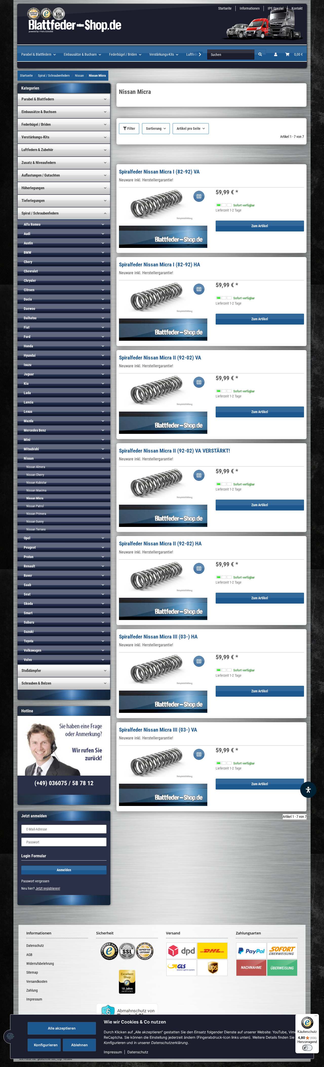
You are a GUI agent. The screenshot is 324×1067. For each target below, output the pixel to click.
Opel (27, 538)
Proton (28, 557)
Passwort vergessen (35, 881)
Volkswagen (32, 650)
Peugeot (30, 547)
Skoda (28, 604)
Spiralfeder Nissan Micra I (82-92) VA (159, 172)
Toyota (28, 641)
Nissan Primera (36, 514)
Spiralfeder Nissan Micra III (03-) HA (158, 637)
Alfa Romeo (32, 224)
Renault (29, 566)
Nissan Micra (34, 498)
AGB (29, 955)
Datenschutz (137, 1052)
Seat (27, 594)
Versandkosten (36, 981)
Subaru (29, 622)
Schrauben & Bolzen (36, 683)
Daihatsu (30, 318)
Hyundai (30, 355)
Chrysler (30, 281)
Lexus (28, 412)
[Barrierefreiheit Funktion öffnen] (308, 790)
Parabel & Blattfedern (38, 99)
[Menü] (316, 1017)
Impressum (113, 1052)
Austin (28, 243)
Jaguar (29, 374)
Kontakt (297, 8)
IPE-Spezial (276, 8)
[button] (275, 54)
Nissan (29, 458)
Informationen (250, 8)
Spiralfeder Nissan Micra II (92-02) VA (160, 358)
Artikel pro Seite (188, 128)
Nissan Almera (35, 467)
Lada (27, 393)
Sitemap (32, 972)
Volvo (28, 660)
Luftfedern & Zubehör (37, 149)
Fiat (26, 327)
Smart (28, 613)
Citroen (29, 290)
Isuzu (27, 365)
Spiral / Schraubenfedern (40, 213)
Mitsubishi (31, 449)
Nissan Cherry (35, 475)
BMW (27, 252)
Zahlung (32, 990)
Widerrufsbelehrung (40, 964)
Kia (26, 383)
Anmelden (64, 870)
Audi (27, 234)
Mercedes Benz (35, 430)
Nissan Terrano (36, 529)
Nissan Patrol (35, 506)
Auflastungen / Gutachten (41, 175)
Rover (28, 575)
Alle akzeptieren (62, 1028)
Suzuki (29, 632)
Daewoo (29, 309)
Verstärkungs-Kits (35, 137)
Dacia (28, 299)
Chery (28, 262)
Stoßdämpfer (31, 670)
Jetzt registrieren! (47, 888)
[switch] (307, 1048)
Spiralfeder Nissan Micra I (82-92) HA (159, 265)
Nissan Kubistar (36, 482)
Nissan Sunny (35, 521)
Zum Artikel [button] (259, 226)
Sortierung (153, 128)
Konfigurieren (46, 1045)
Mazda (28, 421)
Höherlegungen (33, 188)
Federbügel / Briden (36, 124)
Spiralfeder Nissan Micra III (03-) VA (158, 730)
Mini (27, 440)
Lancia (28, 402)
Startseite (225, 8)
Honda (28, 346)
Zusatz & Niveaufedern (39, 162)
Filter (131, 128)
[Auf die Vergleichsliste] (199, 196)
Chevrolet (31, 271)
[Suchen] (260, 54)
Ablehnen (79, 1045)
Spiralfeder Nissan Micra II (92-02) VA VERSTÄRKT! (174, 451)
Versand (67, 1059)
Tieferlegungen (33, 200)
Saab (27, 585)
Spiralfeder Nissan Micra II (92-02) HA (160, 544)
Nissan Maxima (36, 490)
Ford (27, 337)
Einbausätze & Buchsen (39, 112)
